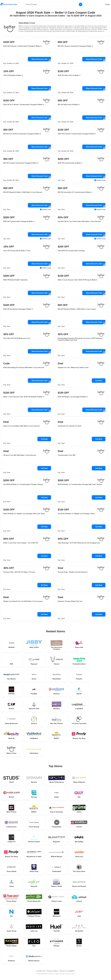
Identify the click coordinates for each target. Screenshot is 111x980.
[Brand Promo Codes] (8, 4)
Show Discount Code (39, 59)
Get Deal (98, 380)
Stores (107, 4)
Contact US (40, 971)
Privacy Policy (52, 971)
